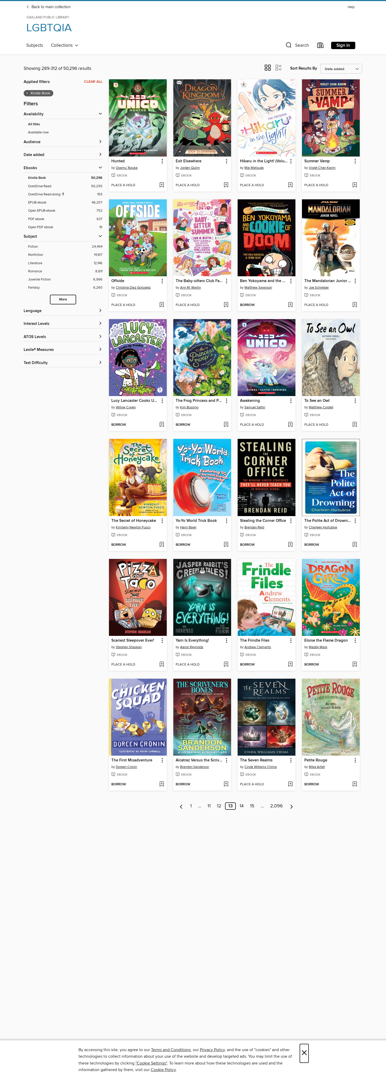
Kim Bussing (189, 407)
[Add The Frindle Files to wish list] (290, 664)
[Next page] (291, 806)
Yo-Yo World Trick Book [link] (196, 520)
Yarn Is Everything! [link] (192, 640)
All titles (34, 124)
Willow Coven (126, 407)
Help (351, 7)
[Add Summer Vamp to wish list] (354, 185)
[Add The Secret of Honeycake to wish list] (161, 545)
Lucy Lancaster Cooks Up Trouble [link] (135, 400)
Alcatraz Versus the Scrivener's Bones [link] (200, 760)
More (63, 299)
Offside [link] (117, 281)
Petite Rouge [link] (315, 760)
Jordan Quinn (190, 168)
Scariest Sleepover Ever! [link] (132, 640)
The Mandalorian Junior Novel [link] (328, 281)
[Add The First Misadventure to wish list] (161, 784)
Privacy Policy (212, 1049)
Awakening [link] (250, 400)
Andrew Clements (257, 647)
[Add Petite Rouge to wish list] (354, 784)
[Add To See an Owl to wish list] (354, 425)
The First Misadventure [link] (131, 760)
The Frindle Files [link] (254, 640)
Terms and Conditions (171, 1049)
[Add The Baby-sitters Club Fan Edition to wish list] (226, 305)
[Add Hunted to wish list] (161, 185)
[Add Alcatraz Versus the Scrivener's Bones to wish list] (226, 784)
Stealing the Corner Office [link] (263, 520)
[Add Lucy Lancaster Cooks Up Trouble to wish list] (161, 425)
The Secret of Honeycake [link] (133, 520)
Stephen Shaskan (129, 647)
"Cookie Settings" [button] (151, 1063)
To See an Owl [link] (317, 400)
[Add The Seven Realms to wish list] (290, 784)
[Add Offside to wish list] (161, 305)
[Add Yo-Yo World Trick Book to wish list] (226, 545)
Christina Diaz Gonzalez (133, 287)
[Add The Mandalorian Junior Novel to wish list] (354, 305)
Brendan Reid (254, 527)
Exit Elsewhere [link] (188, 161)
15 (252, 806)
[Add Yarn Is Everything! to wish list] (226, 664)
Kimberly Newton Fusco (133, 527)
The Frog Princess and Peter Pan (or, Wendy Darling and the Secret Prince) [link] (200, 400)
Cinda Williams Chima (260, 767)
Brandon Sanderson (194, 767)
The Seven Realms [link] (256, 760)
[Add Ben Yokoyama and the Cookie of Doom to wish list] (290, 305)
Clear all (93, 81)
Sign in (343, 45)
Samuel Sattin (254, 407)
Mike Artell (317, 767)
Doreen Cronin (126, 767)
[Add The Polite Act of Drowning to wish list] (354, 545)
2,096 (276, 806)
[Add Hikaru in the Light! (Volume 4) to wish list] (290, 185)
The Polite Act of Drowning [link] (328, 520)
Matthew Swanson (258, 287)
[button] (297, 46)
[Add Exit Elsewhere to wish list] (226, 185)
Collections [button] (63, 45)
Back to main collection (50, 7)
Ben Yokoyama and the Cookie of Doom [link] (264, 281)
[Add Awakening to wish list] (290, 425)
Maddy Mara (318, 647)
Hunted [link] (118, 161)
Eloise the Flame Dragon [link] (326, 640)
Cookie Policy (163, 1069)
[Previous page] (181, 806)
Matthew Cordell (321, 407)
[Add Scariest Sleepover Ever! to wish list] (161, 664)
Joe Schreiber (319, 287)
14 (241, 806)
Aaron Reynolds (191, 647)
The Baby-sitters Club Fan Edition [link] (200, 281)
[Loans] (320, 46)
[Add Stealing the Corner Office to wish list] (290, 545)
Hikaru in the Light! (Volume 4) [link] (264, 161)
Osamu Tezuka (127, 168)
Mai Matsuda (254, 168)
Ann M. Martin (190, 287)
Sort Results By (303, 68)
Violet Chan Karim (322, 168)
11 (209, 806)
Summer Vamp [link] (317, 161)
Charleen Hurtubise (323, 527)
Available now (38, 132)
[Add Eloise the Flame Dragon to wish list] (354, 664)
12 (219, 806)
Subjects (34, 45)
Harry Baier (188, 527)
